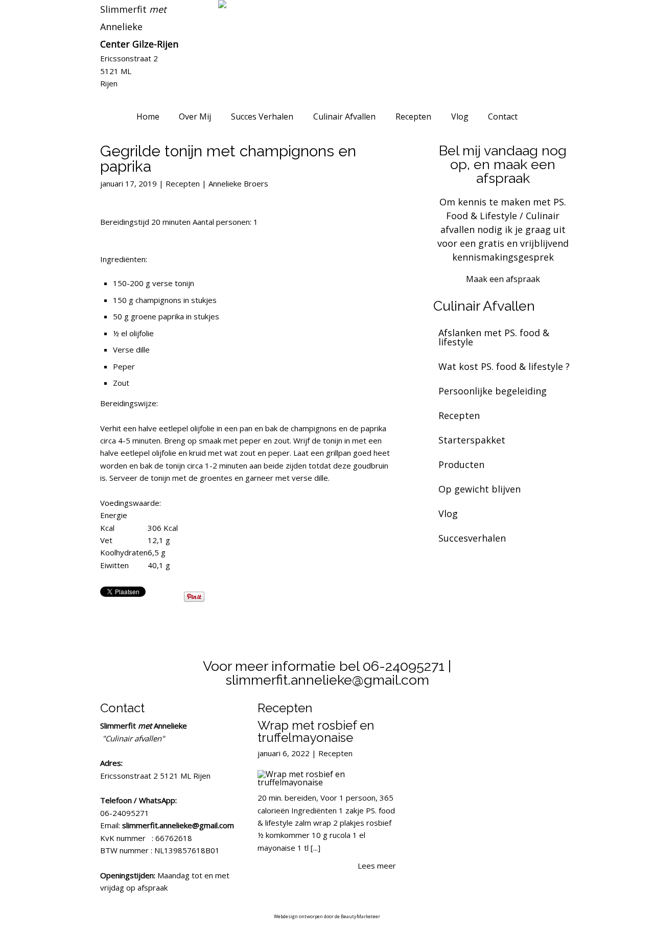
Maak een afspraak (503, 279)
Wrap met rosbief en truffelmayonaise (316, 731)
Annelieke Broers (238, 183)
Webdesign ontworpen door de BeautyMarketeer (327, 916)
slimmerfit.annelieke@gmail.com (178, 825)
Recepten (183, 183)
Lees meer (377, 865)
